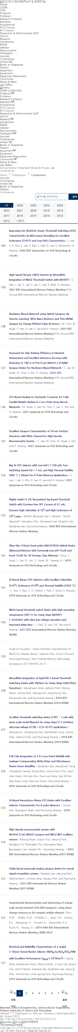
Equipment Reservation (13, 76)
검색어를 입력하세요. (48, 196)
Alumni (4, 36)
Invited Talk (6, 61)
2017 (7, 215)
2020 (33, 210)
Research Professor (11, 18)
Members (5, 21)
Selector (4, 47)
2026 (20, 205)
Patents (4, 67)
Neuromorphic (8, 50)
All (6, 205)
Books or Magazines (11, 64)
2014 (47, 215)
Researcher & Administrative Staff (19, 33)
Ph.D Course (7, 27)
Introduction (7, 41)
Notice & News (8, 81)
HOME (3, 4)
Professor (5, 13)
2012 (7, 220)
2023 (60, 205)
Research (5, 38)
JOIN (2, 10)
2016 (20, 215)
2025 (33, 205)
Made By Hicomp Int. (39, 1030)
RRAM (3, 44)
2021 (20, 210)
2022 (7, 210)
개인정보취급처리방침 (11, 1024)
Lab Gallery (6, 84)
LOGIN (3, 7)
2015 (33, 215)
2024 (47, 205)
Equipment (6, 70)
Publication (6, 53)
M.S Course (6, 30)
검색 (75, 196)
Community (6, 78)
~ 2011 (20, 220)
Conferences (7, 58)
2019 (47, 210)
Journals (4, 56)
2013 (60, 215)
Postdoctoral (7, 24)
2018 (60, 210)
